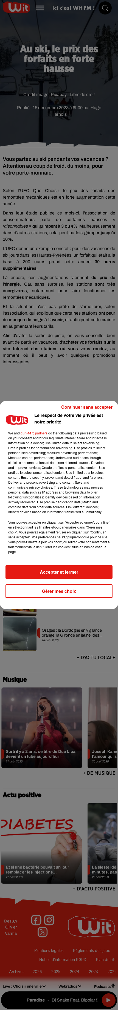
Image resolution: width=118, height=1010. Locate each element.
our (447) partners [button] (34, 433)
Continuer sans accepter (87, 407)
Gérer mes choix (59, 591)
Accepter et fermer (59, 572)
